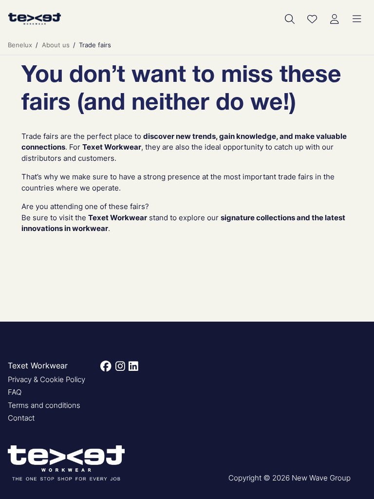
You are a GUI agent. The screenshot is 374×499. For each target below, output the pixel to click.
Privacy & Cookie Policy (46, 379)
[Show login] (334, 19)
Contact (21, 417)
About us (56, 45)
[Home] (34, 19)
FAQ (14, 392)
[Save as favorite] (312, 19)
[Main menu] (357, 19)
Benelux (20, 45)
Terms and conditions (44, 405)
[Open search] (289, 19)
